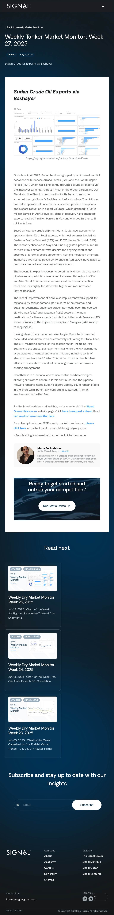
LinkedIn (65, 451)
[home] (18, 6)
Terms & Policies (14, 911)
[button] (103, 5)
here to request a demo (77, 411)
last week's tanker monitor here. (34, 416)
